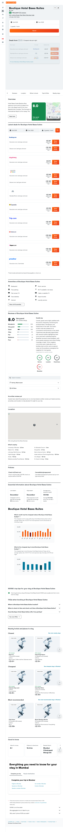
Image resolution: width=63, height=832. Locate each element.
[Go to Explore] (3, 22)
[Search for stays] (3, 11)
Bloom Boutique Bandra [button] (41, 719)
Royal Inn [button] (11, 654)
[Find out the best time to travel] (3, 29)
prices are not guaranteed (40, 802)
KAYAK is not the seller (16, 807)
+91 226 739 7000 (14, 17)
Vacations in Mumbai (17, 786)
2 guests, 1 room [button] (15, 26)
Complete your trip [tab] (16, 773)
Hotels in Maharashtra (41, 821)
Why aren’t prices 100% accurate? (19, 813)
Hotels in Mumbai (39, 786)
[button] (3, 2)
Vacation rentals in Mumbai (18, 788)
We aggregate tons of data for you (19, 810)
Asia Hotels (23, 821)
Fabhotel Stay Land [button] (14, 688)
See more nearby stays (54, 633)
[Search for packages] (3, 18)
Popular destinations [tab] (29, 773)
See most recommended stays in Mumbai (49, 699)
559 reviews (22, 12)
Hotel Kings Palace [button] (40, 654)
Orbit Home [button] (12, 719)
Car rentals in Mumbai (40, 783)
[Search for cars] (3, 14)
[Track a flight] (3, 26)
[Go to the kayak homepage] (11, 3)
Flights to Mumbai (16, 783)
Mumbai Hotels (51, 821)
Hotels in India (31, 821)
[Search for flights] (3, 7)
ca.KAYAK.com (11, 821)
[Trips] (3, 34)
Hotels (17, 821)
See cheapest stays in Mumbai (52, 666)
